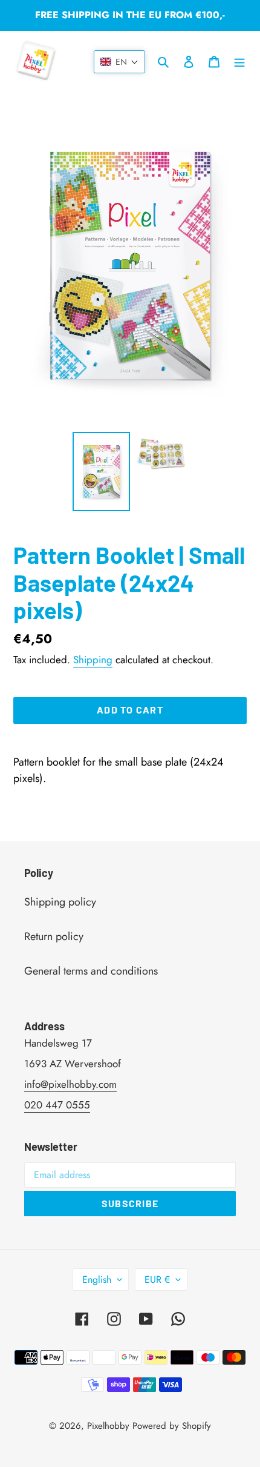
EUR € (157, 1280)
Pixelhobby (108, 1425)
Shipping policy (60, 902)
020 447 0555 (57, 1105)
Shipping (92, 659)
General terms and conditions (91, 971)
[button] (119, 62)
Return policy (53, 936)
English (96, 1280)
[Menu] (239, 61)
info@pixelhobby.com (70, 1084)
